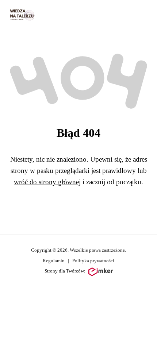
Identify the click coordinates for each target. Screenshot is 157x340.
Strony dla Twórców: (65, 271)
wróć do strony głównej (47, 182)
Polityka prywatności (93, 260)
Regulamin (54, 260)
